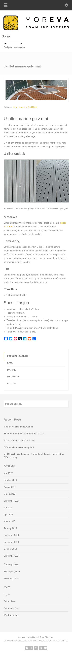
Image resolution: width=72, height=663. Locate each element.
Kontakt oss (32, 637)
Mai (8, 473)
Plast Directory (46, 637)
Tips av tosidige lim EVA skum (18, 426)
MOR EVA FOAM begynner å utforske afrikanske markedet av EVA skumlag (34, 456)
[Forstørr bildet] (36, 80)
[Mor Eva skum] (36, 29)
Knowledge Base (12, 578)
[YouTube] (45, 648)
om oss (21, 637)
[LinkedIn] (41, 648)
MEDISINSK (13, 376)
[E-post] (27, 648)
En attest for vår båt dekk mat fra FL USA (24, 433)
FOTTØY (11, 383)
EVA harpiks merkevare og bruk (19, 447)
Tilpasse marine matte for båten (19, 440)
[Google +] (36, 648)
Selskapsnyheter (12, 571)
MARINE (11, 370)
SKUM (10, 363)
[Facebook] (31, 648)
